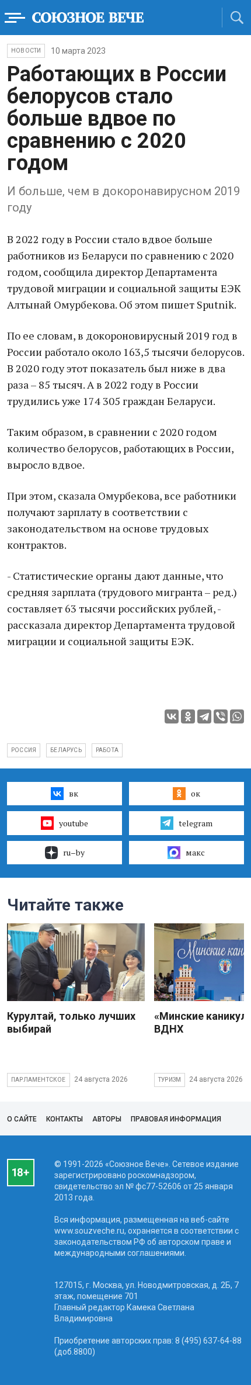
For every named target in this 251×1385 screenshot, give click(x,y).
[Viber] (221, 716)
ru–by (74, 852)
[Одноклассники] (188, 716)
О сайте (22, 1119)
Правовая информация (176, 1119)
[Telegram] (204, 716)
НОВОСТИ (26, 50)
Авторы (106, 1119)
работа (107, 750)
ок (195, 793)
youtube (73, 823)
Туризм (169, 1079)
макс (195, 852)
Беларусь (66, 750)
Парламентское (38, 1079)
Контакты (64, 1119)
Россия (23, 750)
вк (73, 793)
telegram (195, 823)
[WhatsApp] (237, 716)
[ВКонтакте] (172, 716)
